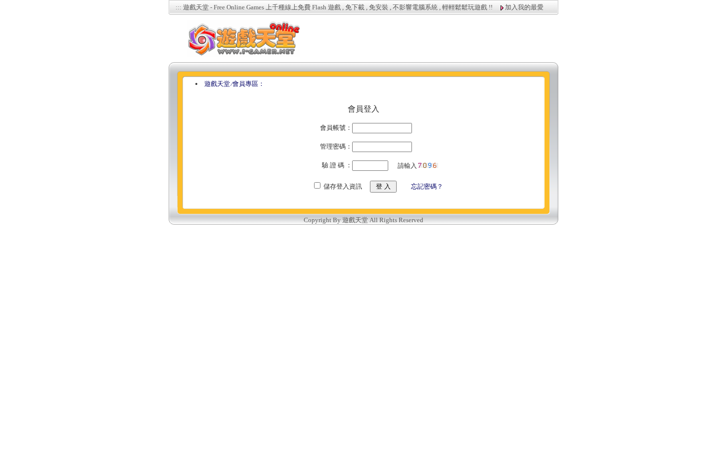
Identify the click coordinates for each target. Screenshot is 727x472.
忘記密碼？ (427, 186)
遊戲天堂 (217, 83)
